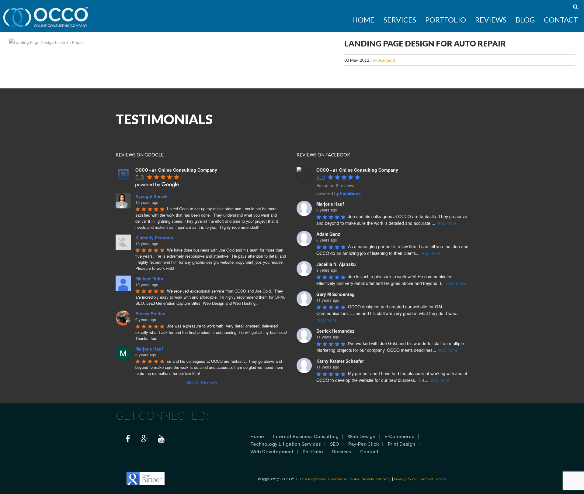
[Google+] (144, 439)
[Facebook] (128, 439)
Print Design (401, 444)
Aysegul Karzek (151, 196)
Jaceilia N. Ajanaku (336, 264)
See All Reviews (201, 382)
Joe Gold (386, 60)
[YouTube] (161, 439)
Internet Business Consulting (306, 436)
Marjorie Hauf (149, 349)
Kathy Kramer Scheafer (340, 361)
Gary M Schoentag (335, 294)
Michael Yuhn (149, 279)
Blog (525, 19)
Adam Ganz (328, 234)
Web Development (272, 452)
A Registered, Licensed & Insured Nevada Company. (348, 479)
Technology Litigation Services (285, 444)
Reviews (490, 19)
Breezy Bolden (150, 313)
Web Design (361, 436)
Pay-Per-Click (363, 444)
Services (400, 19)
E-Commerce (399, 436)
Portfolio (445, 19)
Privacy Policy (405, 479)
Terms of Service (433, 479)
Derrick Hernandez (335, 331)
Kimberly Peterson (154, 238)
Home (363, 19)
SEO (334, 444)
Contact (561, 19)
